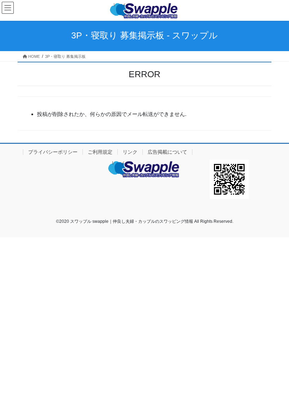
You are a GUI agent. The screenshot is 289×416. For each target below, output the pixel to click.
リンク (130, 152)
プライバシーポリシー (53, 152)
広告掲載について (167, 152)
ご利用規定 (100, 152)
